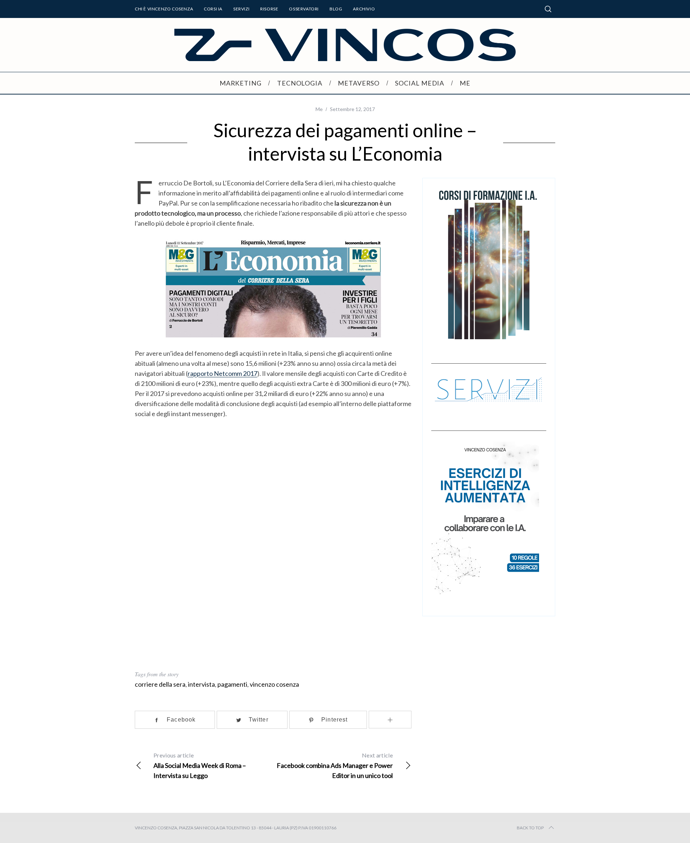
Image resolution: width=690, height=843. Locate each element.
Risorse (269, 8)
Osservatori (304, 8)
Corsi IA (213, 8)
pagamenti (232, 684)
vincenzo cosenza (274, 684)
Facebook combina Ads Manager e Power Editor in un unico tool (335, 765)
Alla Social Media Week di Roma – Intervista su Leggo (199, 765)
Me (319, 109)
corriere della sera (160, 684)
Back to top (530, 827)
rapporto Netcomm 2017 (222, 373)
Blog (336, 8)
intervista (201, 684)
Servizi (241, 8)
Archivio (364, 8)
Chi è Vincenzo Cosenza (164, 8)
